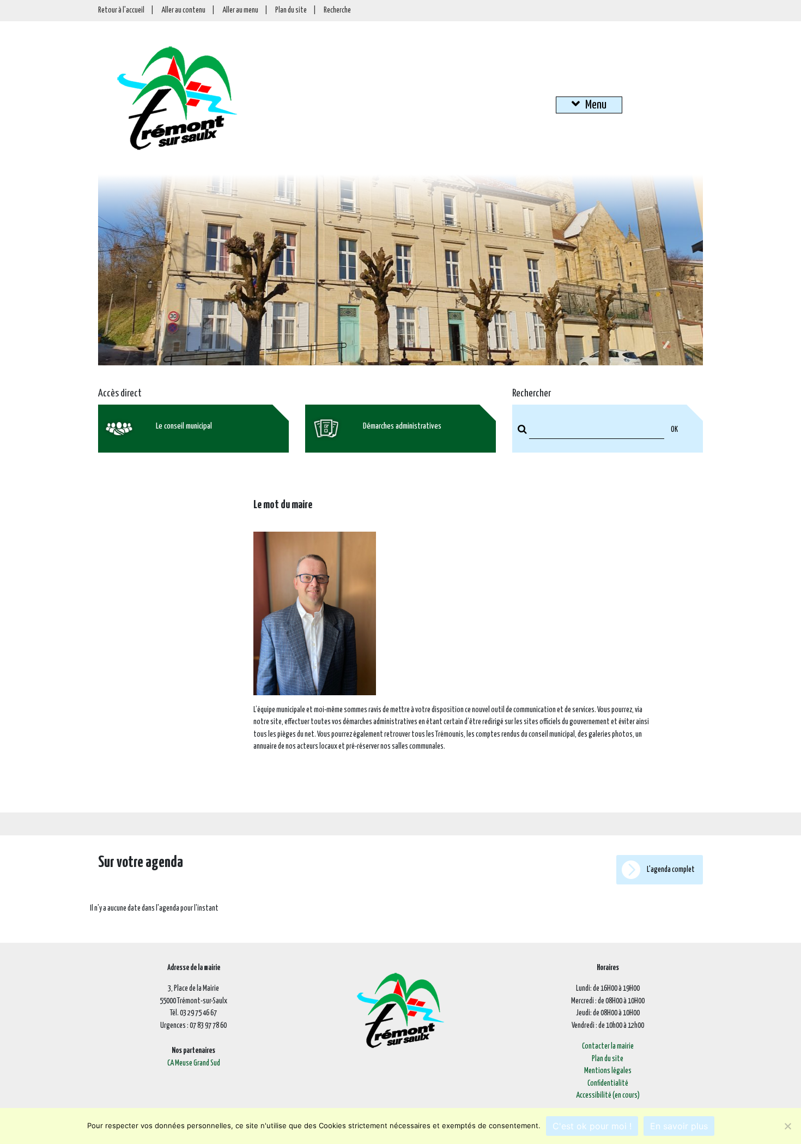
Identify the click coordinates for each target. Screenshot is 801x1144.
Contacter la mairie (608, 1046)
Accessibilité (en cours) (608, 1095)
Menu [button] (595, 105)
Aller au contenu (183, 10)
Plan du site (291, 10)
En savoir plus (679, 1126)
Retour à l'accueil (121, 10)
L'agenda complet (670, 870)
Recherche (337, 10)
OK (674, 429)
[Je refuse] (787, 1126)
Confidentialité (607, 1083)
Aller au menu (240, 10)
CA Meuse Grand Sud (193, 1063)
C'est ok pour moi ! (592, 1126)
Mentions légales (608, 1071)
